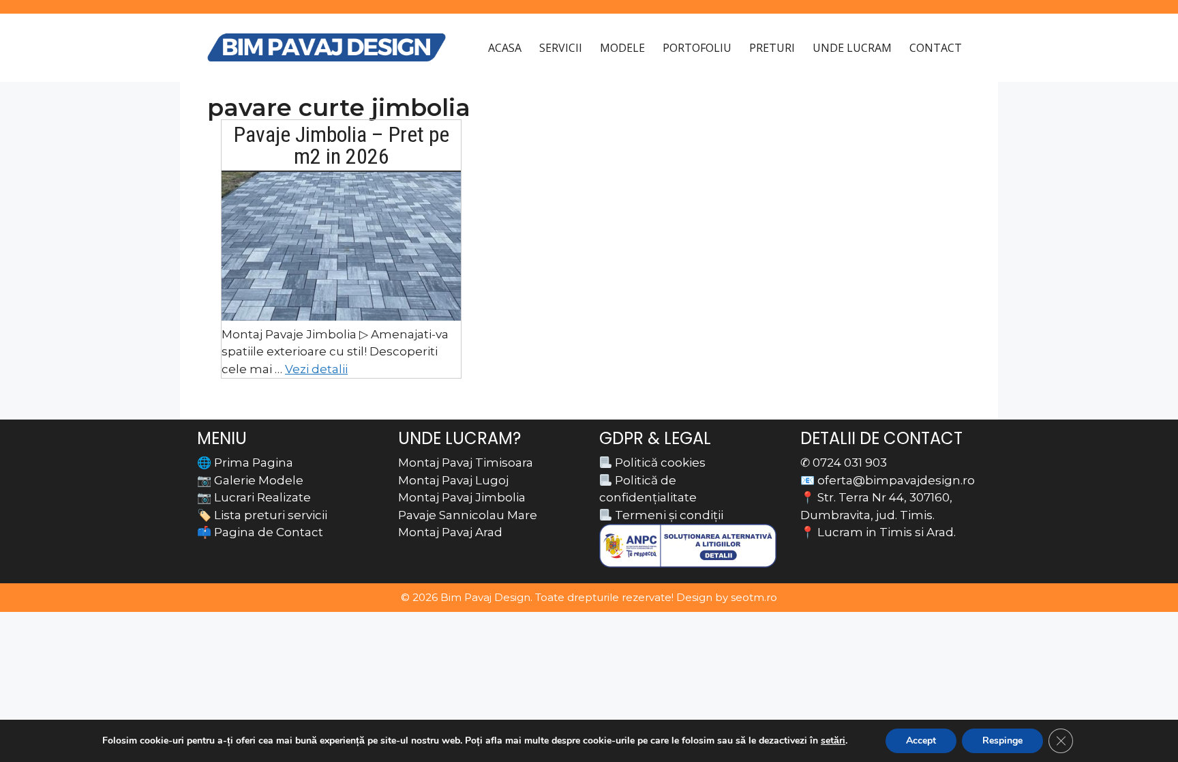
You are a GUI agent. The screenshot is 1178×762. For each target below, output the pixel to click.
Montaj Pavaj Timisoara (465, 462)
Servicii (560, 47)
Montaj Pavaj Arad (450, 532)
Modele (622, 47)
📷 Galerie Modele (250, 480)
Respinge (1002, 740)
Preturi (772, 47)
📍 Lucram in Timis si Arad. (878, 532)
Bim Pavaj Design (485, 597)
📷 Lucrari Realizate (254, 497)
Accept (921, 740)
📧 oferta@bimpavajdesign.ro (887, 480)
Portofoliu (697, 47)
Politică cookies (659, 462)
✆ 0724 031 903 (843, 462)
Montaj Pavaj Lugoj (453, 480)
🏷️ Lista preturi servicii (262, 515)
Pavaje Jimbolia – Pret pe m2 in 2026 (341, 145)
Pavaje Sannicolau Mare (467, 515)
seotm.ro (754, 597)
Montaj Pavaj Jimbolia (462, 497)
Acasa (505, 47)
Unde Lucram (852, 47)
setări (833, 741)
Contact (935, 47)
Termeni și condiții (667, 515)
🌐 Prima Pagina (245, 462)
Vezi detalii (316, 369)
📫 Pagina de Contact (260, 532)
